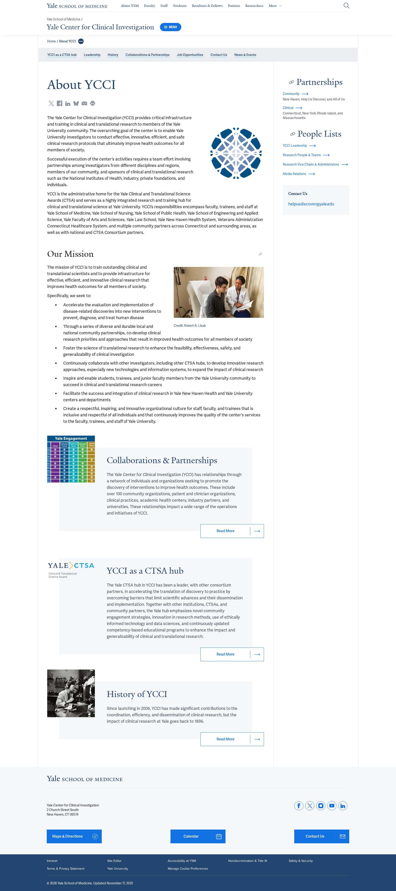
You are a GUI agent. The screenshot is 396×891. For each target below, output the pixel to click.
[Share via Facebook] (59, 103)
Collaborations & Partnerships (148, 55)
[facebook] (298, 805)
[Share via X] (51, 103)
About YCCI (67, 41)
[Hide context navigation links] (81, 41)
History (113, 55)
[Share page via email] (84, 103)
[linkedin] (342, 805)
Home (51, 41)
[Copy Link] (260, 254)
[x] (309, 805)
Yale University (117, 869)
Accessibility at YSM (182, 861)
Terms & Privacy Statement (65, 869)
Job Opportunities (190, 55)
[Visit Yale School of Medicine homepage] (84, 779)
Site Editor (114, 861)
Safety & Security (301, 861)
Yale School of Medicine (63, 19)
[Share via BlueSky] (76, 103)
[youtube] (331, 805)
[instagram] (320, 805)
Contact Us (219, 55)
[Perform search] (346, 6)
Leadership (92, 55)
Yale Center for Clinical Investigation (100, 27)
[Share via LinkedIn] (68, 103)
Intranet (52, 861)
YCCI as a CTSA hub (62, 55)
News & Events (245, 55)
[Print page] (92, 103)
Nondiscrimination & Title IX (247, 861)
